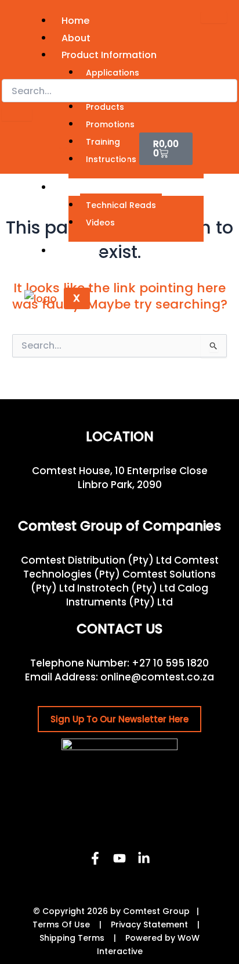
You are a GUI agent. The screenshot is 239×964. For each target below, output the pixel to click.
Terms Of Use (61, 924)
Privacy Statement (149, 924)
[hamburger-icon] (214, 17)
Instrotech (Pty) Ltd (126, 588)
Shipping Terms (71, 938)
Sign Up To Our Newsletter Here (119, 719)
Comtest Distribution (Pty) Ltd (96, 560)
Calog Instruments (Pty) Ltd (137, 595)
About (75, 38)
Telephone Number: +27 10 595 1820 (119, 663)
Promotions (110, 124)
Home (75, 20)
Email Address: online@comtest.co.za (119, 677)
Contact (81, 250)
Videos (100, 222)
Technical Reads (121, 205)
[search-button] (17, 114)
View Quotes (87, 151)
